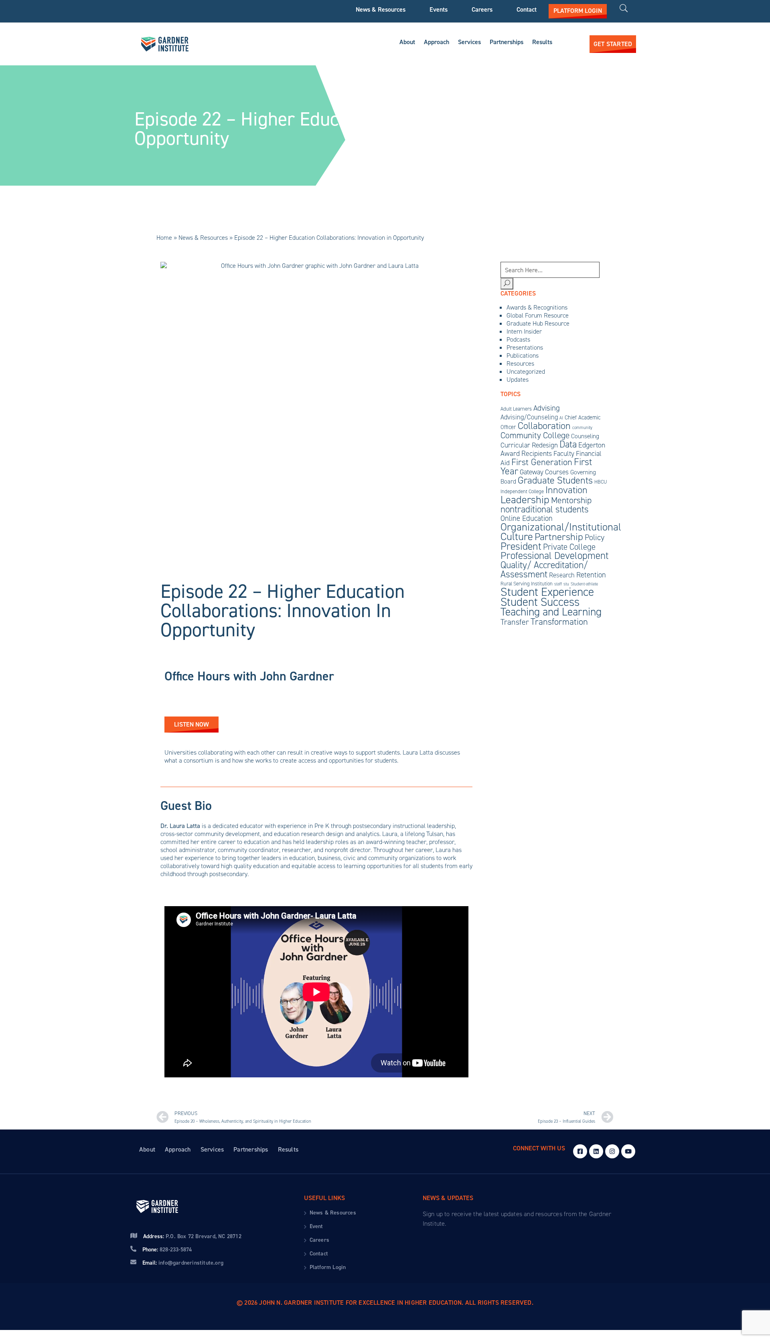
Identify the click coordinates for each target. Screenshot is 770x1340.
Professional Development (554, 555)
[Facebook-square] (580, 1151)
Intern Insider (524, 331)
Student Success (540, 601)
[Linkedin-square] (596, 1151)
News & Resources (380, 9)
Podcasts (518, 339)
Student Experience (547, 591)
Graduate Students (555, 480)
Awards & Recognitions (537, 307)
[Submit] (506, 283)
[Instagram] (612, 1151)
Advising (546, 408)
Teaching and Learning (551, 611)
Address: (192, 1236)
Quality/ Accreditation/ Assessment (544, 570)
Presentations (525, 347)
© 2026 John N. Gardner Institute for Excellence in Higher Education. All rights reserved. (385, 1302)
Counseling (585, 436)
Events (439, 9)
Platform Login (328, 1267)
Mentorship (571, 500)
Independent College (522, 491)
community (582, 427)
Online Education (526, 518)
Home (164, 237)
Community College (534, 435)
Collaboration (544, 425)
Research (562, 575)
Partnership (559, 536)
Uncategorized (526, 371)
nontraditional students (544, 509)
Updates (518, 379)
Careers (482, 9)
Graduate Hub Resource (538, 323)
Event (316, 1226)
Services (469, 42)
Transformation (559, 621)
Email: (182, 1263)
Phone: (167, 1249)
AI (561, 418)
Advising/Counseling (529, 417)
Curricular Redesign (529, 445)
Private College (569, 547)
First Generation (541, 462)
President (520, 546)
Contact (527, 9)
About (407, 42)
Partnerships (506, 42)
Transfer (514, 622)
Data (568, 444)
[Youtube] (628, 1151)
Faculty (563, 453)
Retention (591, 575)
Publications (523, 355)
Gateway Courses (544, 472)
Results (542, 42)
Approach (436, 42)
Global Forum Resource (538, 315)
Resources (520, 363)
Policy (594, 537)
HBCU (600, 481)
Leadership (524, 499)
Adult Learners (516, 408)
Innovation (566, 490)
